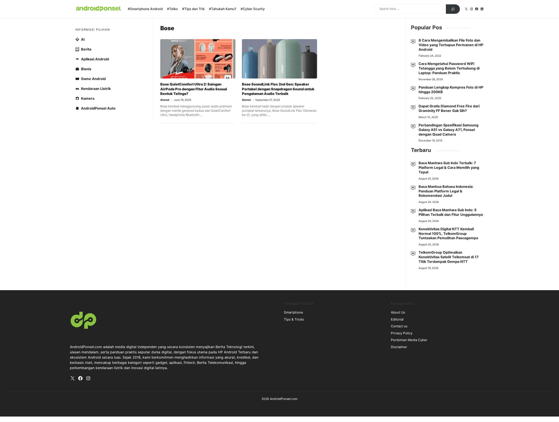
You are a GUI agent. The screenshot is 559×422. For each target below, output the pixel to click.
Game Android (93, 79)
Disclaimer (399, 347)
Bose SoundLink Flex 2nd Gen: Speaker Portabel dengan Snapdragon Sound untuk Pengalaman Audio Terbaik (278, 89)
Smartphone (293, 312)
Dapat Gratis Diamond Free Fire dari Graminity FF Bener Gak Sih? (449, 108)
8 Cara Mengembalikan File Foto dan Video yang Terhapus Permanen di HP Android (451, 45)
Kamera (87, 98)
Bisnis (86, 69)
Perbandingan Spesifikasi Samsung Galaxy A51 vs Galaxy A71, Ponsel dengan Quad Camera (448, 129)
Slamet (246, 99)
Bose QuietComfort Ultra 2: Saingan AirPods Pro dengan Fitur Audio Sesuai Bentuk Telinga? (193, 89)
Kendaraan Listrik (96, 88)
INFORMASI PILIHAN (92, 29)
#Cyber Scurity (253, 9)
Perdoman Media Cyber (409, 340)
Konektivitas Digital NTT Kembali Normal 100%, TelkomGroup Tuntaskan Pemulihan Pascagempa (448, 233)
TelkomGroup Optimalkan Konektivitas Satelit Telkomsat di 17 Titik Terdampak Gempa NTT (449, 257)
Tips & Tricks (294, 319)
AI (83, 39)
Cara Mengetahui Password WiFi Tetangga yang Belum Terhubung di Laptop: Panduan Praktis (449, 68)
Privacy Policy (401, 333)
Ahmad (164, 99)
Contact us (399, 326)
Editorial (397, 319)
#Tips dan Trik (193, 9)
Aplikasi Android (95, 59)
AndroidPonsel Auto (98, 108)
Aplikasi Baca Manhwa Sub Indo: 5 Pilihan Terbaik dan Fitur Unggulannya (451, 212)
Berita (86, 49)
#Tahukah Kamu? (222, 9)
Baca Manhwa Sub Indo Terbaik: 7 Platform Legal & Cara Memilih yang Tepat (449, 167)
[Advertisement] (279, 166)
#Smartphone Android (145, 9)
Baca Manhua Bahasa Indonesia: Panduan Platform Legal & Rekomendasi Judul (446, 191)
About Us (398, 312)
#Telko (172, 9)
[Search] (453, 9)
